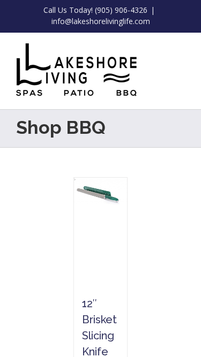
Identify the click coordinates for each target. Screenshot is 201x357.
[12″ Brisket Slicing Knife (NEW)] (101, 231)
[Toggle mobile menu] (180, 49)
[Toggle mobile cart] (161, 49)
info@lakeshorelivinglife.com (100, 21)
